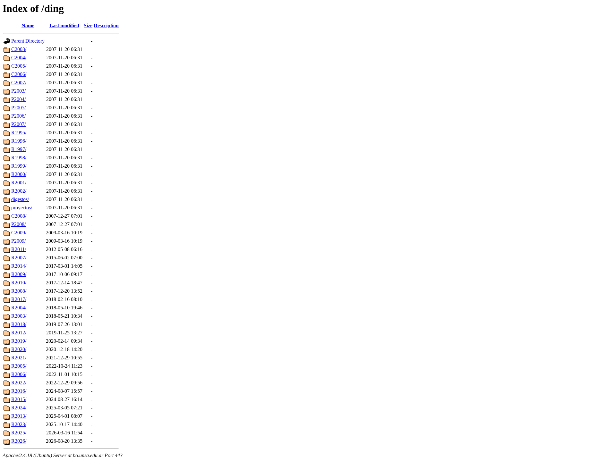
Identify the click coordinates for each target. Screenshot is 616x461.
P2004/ (18, 99)
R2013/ (18, 416)
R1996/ (18, 141)
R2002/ (18, 191)
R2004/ (18, 307)
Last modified (64, 25)
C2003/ (18, 49)
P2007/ (18, 124)
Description (106, 25)
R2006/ (18, 374)
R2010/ (18, 282)
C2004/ (18, 57)
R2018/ (18, 324)
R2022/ (18, 382)
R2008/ (18, 291)
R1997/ (18, 149)
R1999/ (18, 166)
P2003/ (18, 91)
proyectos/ (21, 207)
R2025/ (18, 432)
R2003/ (18, 316)
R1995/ (18, 132)
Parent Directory (28, 41)
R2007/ (18, 257)
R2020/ (18, 349)
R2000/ (18, 174)
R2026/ (18, 441)
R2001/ (18, 182)
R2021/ (18, 357)
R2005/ (18, 366)
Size (88, 25)
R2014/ (18, 266)
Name (27, 25)
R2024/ (18, 407)
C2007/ (18, 82)
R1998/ (18, 157)
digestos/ (20, 199)
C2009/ (18, 232)
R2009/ (18, 274)
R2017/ (18, 299)
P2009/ (18, 241)
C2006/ (18, 74)
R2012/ (18, 332)
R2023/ (18, 424)
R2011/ (18, 249)
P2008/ (18, 224)
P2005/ (18, 107)
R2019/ (18, 341)
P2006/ (18, 116)
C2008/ (18, 216)
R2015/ (18, 399)
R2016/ (18, 391)
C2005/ (18, 66)
